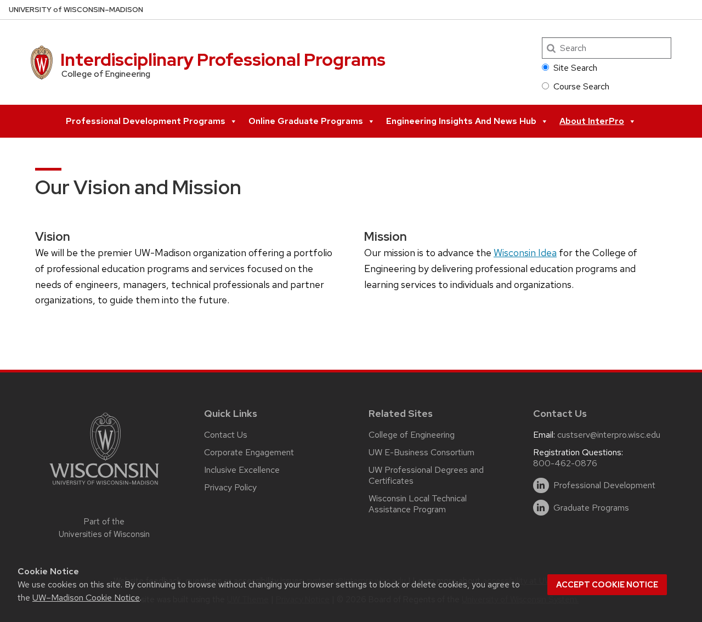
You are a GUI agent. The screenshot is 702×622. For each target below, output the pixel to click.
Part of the (104, 528)
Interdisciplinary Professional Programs (223, 59)
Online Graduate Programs (305, 121)
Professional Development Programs (145, 121)
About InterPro (591, 121)
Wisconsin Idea (525, 252)
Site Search (575, 67)
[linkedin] (541, 486)
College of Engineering (412, 434)
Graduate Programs (591, 507)
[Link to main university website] (104, 487)
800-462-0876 (565, 463)
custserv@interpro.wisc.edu (608, 434)
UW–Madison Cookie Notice (86, 597)
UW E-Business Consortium (421, 452)
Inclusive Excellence (242, 470)
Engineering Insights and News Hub (461, 121)
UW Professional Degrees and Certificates (426, 475)
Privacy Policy (230, 487)
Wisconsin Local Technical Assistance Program (418, 504)
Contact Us (225, 434)
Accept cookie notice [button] (607, 584)
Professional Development (604, 485)
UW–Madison (76, 9)
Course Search (581, 86)
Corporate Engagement (249, 452)
